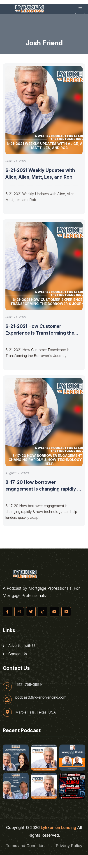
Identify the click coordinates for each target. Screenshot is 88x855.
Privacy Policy (69, 845)
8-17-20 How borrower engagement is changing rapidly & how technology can (42, 488)
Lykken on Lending (58, 827)
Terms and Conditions (26, 845)
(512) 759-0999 (28, 684)
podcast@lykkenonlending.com (40, 697)
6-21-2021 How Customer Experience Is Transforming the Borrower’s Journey (39, 332)
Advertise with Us (22, 645)
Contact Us (17, 654)
